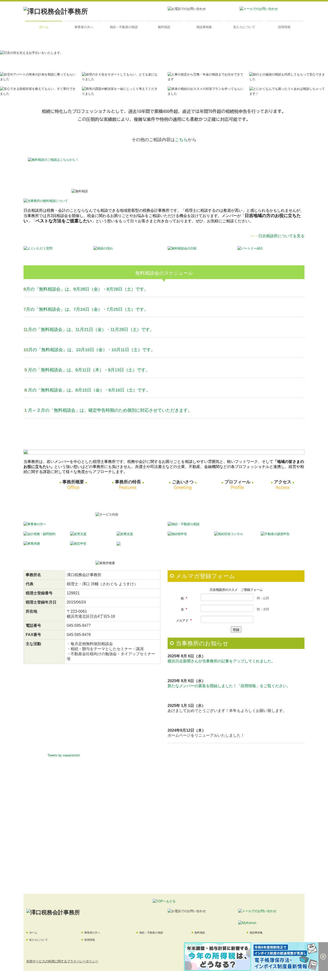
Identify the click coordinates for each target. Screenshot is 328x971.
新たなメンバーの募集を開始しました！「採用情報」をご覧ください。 (229, 686)
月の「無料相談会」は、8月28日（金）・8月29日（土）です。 (87, 289)
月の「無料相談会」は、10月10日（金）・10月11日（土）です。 (91, 349)
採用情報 (284, 27)
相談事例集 (204, 27)
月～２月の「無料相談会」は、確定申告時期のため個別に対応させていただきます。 (110, 410)
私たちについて (244, 27)
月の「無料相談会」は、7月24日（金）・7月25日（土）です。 (87, 309)
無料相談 (164, 27)
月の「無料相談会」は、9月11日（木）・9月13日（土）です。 (89, 369)
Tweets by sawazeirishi (64, 755)
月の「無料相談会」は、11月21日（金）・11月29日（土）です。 (91, 329)
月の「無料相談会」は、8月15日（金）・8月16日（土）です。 (89, 390)
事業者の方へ (83, 27)
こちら (181, 139)
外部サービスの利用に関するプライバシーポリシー (62, 961)
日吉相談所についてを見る (281, 236)
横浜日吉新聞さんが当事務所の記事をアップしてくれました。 (221, 661)
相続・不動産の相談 (124, 27)
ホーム (44, 27)
